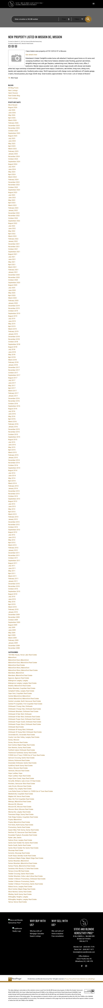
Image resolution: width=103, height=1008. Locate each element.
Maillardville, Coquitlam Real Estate (20, 794)
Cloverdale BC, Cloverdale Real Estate (21, 735)
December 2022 (14, 213)
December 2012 (14, 522)
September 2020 (14, 283)
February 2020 (13, 301)
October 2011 (13, 558)
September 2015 (14, 437)
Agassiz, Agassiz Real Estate (18, 678)
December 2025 (14, 126)
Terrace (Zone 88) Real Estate (18, 871)
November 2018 (14, 339)
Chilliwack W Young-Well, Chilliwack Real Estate (25, 732)
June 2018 (12, 352)
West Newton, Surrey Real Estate (19, 892)
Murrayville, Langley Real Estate (19, 812)
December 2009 (14, 615)
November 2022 (14, 216)
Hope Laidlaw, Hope (15, 773)
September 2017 (14, 375)
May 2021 (11, 262)
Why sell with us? (58, 931)
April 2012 (11, 543)
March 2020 (12, 298)
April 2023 (11, 203)
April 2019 (11, 326)
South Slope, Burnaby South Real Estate (22, 856)
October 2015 (13, 434)
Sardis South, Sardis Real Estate (19, 845)
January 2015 (13, 458)
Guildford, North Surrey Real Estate (20, 766)
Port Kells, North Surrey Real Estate (20, 825)
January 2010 (13, 612)
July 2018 (11, 349)
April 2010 (11, 604)
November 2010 (14, 586)
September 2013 (14, 499)
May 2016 (11, 416)
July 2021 (11, 257)
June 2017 (12, 383)
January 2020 (13, 303)
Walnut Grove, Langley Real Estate (20, 887)
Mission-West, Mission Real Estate (20, 809)
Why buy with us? (36, 931)
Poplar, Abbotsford (15, 820)
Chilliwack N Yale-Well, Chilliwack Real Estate (24, 717)
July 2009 (11, 627)
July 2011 (11, 566)
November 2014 (14, 463)
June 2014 (12, 476)
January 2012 (13, 550)
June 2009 (12, 630)
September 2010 (14, 591)
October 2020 (13, 280)
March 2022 (12, 236)
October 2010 (13, 589)
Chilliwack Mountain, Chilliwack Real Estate (23, 711)
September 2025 (14, 133)
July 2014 (11, 473)
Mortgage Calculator (37, 934)
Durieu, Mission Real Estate (18, 742)
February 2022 (13, 239)
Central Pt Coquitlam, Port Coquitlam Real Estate (25, 704)
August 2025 (12, 136)
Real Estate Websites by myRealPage (84, 979)
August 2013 (12, 501)
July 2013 (11, 504)
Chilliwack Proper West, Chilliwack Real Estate (24, 724)
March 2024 (12, 177)
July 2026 (11, 110)
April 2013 (11, 512)
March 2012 (12, 545)
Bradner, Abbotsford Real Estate (19, 686)
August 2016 (12, 409)
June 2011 (12, 568)
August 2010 (12, 594)
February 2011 (13, 579)
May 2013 (11, 509)
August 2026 (12, 107)
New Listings (13, 90)
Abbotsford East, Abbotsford (18, 660)
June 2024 (12, 169)
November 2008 (14, 648)
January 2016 (13, 427)
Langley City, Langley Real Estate (19, 789)
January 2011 (13, 581)
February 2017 (13, 393)
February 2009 (13, 640)
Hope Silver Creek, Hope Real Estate (21, 778)
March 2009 (12, 638)
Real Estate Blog (14, 96)
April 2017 (11, 388)
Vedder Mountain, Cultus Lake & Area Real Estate (25, 876)
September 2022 (14, 221)
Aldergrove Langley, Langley (18, 681)
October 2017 (13, 373)
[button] (82, 966)
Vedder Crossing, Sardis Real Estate (21, 874)
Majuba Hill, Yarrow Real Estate (19, 796)
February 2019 (13, 331)
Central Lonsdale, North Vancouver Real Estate (24, 701)
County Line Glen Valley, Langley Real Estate (23, 737)
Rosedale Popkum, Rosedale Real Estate (22, 835)
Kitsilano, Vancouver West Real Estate (21, 784)
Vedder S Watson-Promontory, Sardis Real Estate (25, 884)
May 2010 (11, 602)
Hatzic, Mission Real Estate (18, 768)
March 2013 (12, 514)
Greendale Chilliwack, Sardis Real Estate (22, 763)
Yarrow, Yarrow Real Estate (17, 902)
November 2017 (14, 370)
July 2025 (11, 138)
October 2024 (13, 159)
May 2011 (11, 571)
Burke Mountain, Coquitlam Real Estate (21, 688)
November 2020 (14, 277)
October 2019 (13, 311)
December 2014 (14, 460)
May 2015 (11, 447)
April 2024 (11, 174)
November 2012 (14, 525)
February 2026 (13, 123)
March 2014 (12, 483)
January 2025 (13, 154)
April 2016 (11, 419)
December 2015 (14, 429)
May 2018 (11, 355)
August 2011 (12, 563)
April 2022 (11, 234)
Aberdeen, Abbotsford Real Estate (20, 675)
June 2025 (12, 141)
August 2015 (12, 440)
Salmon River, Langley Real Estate (20, 840)
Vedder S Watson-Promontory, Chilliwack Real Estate (26, 879)
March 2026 (12, 120)
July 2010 (11, 597)
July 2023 (11, 195)
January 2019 (13, 334)
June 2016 (12, 414)
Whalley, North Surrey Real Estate (20, 894)
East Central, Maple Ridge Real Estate (21, 745)
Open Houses (13, 93)
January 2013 (13, 519)
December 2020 (14, 275)
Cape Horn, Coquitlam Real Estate (20, 693)
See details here (31, 55)
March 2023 (12, 205)
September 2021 (14, 252)
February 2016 (13, 424)
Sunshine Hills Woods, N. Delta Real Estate (23, 869)
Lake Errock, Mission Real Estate (19, 786)
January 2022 (13, 241)
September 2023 (14, 190)
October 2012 (13, 527)
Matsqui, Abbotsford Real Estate (19, 802)
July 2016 (11, 411)
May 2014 (11, 478)
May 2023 (11, 200)
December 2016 (14, 398)
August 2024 (12, 164)
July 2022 (11, 226)
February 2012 (13, 548)
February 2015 (13, 455)
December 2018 (14, 337)
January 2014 (13, 488)
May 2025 (11, 144)
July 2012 (11, 535)
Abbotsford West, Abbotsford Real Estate (23, 670)
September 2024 (14, 162)
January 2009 (13, 643)
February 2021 (13, 270)
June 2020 (12, 290)
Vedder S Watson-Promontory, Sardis (21, 881)
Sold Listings (13, 98)
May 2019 (11, 324)
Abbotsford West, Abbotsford (18, 668)
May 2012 (11, 540)
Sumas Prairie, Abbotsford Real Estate (21, 866)
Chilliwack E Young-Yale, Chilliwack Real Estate (24, 709)
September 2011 (14, 561)
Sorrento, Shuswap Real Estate (19, 853)
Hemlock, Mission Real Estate (18, 771)
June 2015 (12, 445)
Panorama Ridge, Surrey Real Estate (20, 814)
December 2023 (14, 182)
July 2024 (11, 167)
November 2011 (14, 555)
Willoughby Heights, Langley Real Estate (22, 899)
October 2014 (13, 465)
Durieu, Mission (13, 740)
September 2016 (14, 406)
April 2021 (11, 265)
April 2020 (11, 295)
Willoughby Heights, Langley (18, 897)
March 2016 (12, 422)
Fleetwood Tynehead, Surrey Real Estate (22, 753)
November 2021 (14, 247)
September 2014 (14, 468)
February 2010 (13, 609)
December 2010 (14, 584)
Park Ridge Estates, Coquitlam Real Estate (23, 817)
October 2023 (13, 187)
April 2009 (11, 635)
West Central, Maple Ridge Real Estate (21, 889)
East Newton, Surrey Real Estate (19, 748)
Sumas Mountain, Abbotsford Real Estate (22, 863)
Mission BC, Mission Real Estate (23, 43)
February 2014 (13, 486)
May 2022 (11, 231)
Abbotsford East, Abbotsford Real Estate (22, 663)
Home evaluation (57, 934)
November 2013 (14, 494)
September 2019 (14, 313)
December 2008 (14, 646)
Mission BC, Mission (15, 804)
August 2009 (12, 625)
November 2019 (14, 308)
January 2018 (13, 365)
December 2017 (14, 367)
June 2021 (12, 259)
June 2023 (12, 198)
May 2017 (11, 386)
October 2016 (13, 404)
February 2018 (13, 362)
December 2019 (14, 306)
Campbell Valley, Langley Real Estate (21, 691)
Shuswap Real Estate (15, 850)
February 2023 (13, 208)
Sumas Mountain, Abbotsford (18, 861)
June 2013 (12, 506)
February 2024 (13, 180)
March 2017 (12, 391)
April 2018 (11, 357)
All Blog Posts (13, 88)
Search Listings (35, 936)
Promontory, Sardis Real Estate (19, 827)
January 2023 (13, 210)
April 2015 (11, 450)
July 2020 (11, 288)
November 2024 (14, 156)
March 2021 (12, 267)
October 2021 (13, 249)
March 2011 (12, 576)
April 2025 (11, 146)
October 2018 (13, 342)
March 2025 (12, 149)
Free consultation (58, 936)
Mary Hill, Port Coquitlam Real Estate (21, 799)
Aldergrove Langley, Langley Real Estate (22, 683)
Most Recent (12, 105)
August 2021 (12, 254)
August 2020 (12, 285)
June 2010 (12, 599)
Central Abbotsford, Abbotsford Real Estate (23, 699)
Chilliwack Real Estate (16, 727)
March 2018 (12, 360)
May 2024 (11, 172)
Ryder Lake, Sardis (14, 838)
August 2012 (12, 532)
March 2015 (12, 452)
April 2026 (11, 118)
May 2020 (11, 293)
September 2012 (14, 530)
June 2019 (12, 321)
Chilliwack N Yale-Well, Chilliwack (20, 714)
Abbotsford (12, 657)
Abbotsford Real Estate (16, 665)
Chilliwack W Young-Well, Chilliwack (20, 730)
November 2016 (14, 401)
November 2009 (14, 617)
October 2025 (13, 131)
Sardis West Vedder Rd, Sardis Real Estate (23, 848)
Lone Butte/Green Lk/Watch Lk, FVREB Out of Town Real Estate (30, 791)
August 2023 (12, 192)
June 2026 (12, 113)
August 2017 (12, 378)
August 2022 (12, 223)
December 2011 (14, 553)
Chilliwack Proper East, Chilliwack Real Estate (24, 719)
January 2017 (13, 396)
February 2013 (13, 517)
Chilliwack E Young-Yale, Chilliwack (20, 706)
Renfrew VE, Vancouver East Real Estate (22, 832)
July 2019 (11, 319)
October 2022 (13, 218)
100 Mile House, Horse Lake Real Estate (22, 655)
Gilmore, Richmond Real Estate (19, 760)
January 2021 (13, 272)
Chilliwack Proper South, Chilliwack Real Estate (24, 722)
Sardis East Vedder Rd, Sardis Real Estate (23, 843)
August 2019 (12, 316)
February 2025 (13, 151)
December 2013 (14, 491)
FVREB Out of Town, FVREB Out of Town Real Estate (26, 755)
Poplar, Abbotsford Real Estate (19, 822)
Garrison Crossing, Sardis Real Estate (21, 758)
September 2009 (14, 622)
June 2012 (12, 537)
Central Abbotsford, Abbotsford (19, 696)
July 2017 (11, 380)
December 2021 (14, 244)
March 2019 (12, 329)
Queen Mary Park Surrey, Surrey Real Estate (23, 830)
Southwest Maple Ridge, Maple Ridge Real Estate (25, 858)
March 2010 (12, 607)
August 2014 (12, 470)
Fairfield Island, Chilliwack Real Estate (21, 750)
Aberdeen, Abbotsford (16, 673)
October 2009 (13, 620)
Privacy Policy (69, 979)
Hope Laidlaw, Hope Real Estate (19, 776)
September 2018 (14, 344)
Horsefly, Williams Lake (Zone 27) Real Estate (24, 781)
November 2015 (14, 432)
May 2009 (11, 633)
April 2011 (11, 573)
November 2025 (14, 128)
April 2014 (11, 481)
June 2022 (12, 228)
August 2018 (12, 347)
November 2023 (14, 185)
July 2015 (11, 442)
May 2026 (11, 115)
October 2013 (13, 496)
